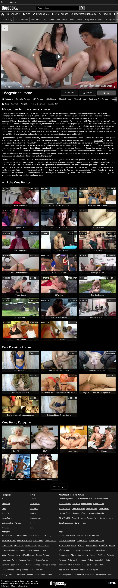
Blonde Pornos (76, 20)
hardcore (97, 140)
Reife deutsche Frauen (102, 498)
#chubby (62, 560)
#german (96, 570)
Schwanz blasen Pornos (11, 565)
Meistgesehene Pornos (85, 14)
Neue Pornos (42, 14)
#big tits (24, 104)
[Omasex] (10, 10)
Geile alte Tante (78, 508)
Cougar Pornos (39, 550)
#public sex (70, 535)
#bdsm (112, 545)
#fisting (81, 545)
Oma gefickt (104, 508)
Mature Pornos (80, 99)
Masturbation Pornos (31, 565)
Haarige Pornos (8, 575)
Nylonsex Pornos (41, 560)
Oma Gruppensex (66, 523)
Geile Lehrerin (80, 523)
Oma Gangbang (106, 518)
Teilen (108, 93)
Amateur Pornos (21, 20)
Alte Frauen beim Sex (83, 498)
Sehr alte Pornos (23, 99)
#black (102, 565)
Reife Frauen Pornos (43, 575)
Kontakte (34, 508)
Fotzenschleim (65, 503)
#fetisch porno (91, 545)
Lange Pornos (61, 14)
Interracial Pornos (24, 540)
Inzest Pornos (43, 545)
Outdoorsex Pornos (38, 570)
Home (4, 498)
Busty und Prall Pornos (94, 20)
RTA (32, 528)
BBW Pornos (62, 20)
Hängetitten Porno (79, 513)
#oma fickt (103, 545)
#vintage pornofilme (67, 540)
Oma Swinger (91, 508)
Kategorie (15, 14)
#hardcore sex (86, 570)
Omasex (28, 165)
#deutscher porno (96, 540)
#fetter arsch (82, 540)
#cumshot (99, 560)
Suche (33, 498)
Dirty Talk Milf (64, 518)
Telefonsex (35, 503)
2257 (32, 523)
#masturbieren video (85, 575)
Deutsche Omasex (8, 2)
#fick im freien (74, 565)
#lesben (80, 535)
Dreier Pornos (50, 540)
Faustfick (75, 518)
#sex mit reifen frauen (85, 550)
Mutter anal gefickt (96, 513)
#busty (33, 104)
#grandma (70, 550)
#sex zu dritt (53, 104)
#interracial (72, 560)
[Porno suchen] (82, 8)
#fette (73, 545)
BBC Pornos (49, 20)
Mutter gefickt (64, 508)
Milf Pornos (19, 545)
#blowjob (14, 104)
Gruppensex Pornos (10, 550)
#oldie (61, 535)
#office (90, 560)
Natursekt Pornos (49, 565)
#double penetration (67, 575)
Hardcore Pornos (9, 540)
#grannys (63, 565)
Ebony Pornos (31, 545)
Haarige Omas (64, 513)
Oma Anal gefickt (66, 498)
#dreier (42, 104)
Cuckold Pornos (42, 555)
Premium (107, 14)
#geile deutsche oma (90, 565)
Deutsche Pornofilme (24, 575)
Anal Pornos (36, 20)
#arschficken (101, 575)
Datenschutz (35, 518)
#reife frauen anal (92, 535)
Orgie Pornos (7, 545)
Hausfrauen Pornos (10, 560)
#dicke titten (76, 555)
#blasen (93, 555)
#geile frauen (101, 550)
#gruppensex (64, 545)
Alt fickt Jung (6, 20)
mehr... (110, 575)
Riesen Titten (98, 503)
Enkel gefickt (86, 503)
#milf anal (101, 555)
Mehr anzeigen (59, 486)
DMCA (33, 513)
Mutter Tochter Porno (90, 518)
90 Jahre (76, 503)
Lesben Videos (8, 570)
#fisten (62, 550)
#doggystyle (64, 555)
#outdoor (82, 560)
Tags (28, 14)
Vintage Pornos (21, 570)
